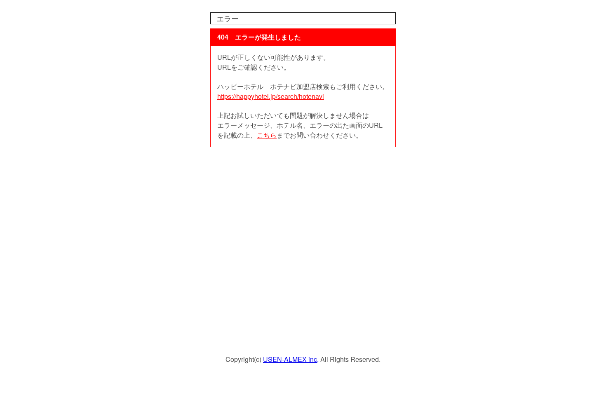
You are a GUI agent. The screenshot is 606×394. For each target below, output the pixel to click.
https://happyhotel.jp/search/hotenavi (270, 96)
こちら (267, 135)
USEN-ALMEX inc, (291, 359)
